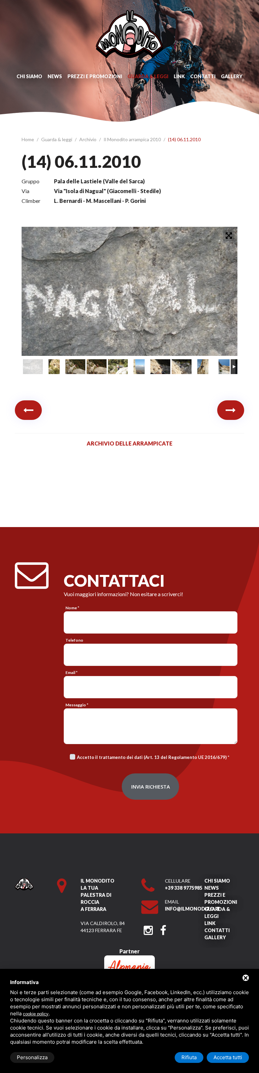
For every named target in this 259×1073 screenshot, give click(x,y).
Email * (71, 672)
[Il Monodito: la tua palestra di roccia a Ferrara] (129, 13)
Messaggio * (76, 704)
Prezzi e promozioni (94, 76)
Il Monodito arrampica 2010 (133, 139)
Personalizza (32, 1057)
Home (28, 139)
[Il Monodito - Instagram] (148, 928)
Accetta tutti (227, 1057)
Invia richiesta (150, 786)
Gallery (231, 76)
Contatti (202, 76)
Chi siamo (29, 76)
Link (179, 76)
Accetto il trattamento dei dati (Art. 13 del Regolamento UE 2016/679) (152, 757)
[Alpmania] (129, 958)
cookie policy (36, 1013)
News (55, 76)
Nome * (72, 607)
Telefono (74, 640)
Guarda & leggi (147, 76)
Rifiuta (189, 1057)
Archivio (88, 139)
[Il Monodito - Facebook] (163, 928)
